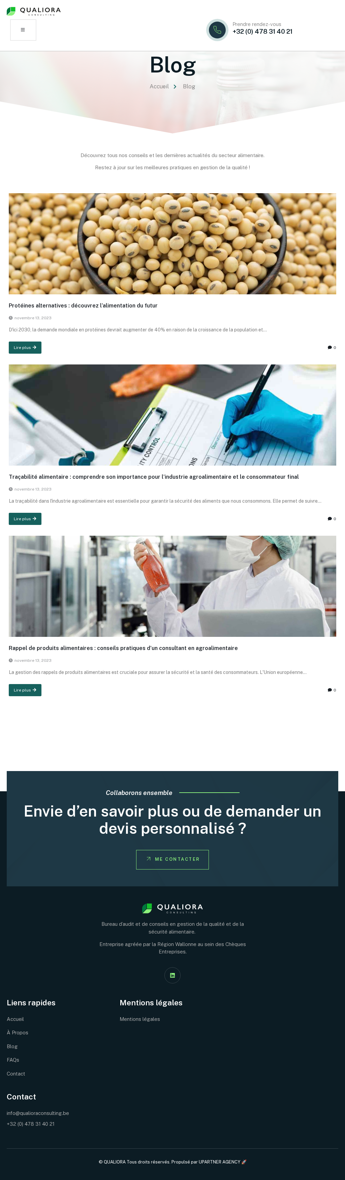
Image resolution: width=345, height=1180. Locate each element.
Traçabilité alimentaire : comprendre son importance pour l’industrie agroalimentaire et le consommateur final (154, 477)
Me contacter (177, 859)
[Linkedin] (172, 975)
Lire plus (22, 347)
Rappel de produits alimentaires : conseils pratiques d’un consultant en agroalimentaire (123, 648)
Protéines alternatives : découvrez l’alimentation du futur (83, 305)
